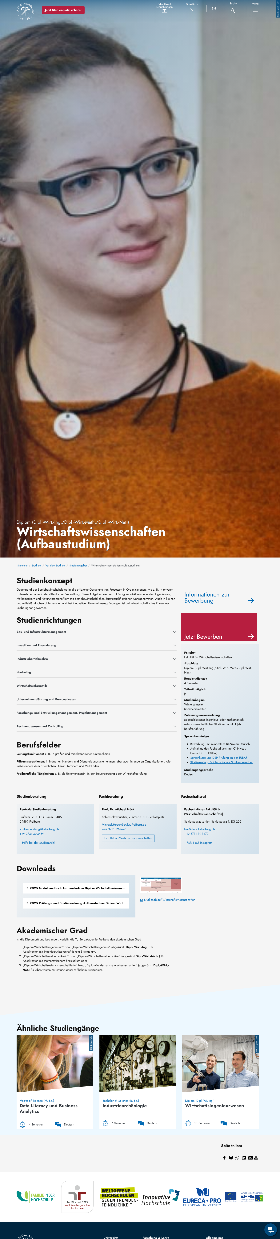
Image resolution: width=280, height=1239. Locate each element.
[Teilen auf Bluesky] (230, 1158)
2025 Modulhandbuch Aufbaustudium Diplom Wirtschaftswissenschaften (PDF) (79, 888)
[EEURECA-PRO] (202, 1197)
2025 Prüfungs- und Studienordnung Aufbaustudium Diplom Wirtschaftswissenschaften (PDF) (79, 903)
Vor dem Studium (55, 565)
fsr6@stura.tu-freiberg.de (199, 829)
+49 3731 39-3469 (32, 834)
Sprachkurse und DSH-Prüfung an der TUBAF (218, 757)
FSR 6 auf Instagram (199, 842)
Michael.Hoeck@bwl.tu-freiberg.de (124, 824)
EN (214, 8)
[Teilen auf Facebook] (224, 1158)
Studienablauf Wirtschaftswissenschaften (169, 899)
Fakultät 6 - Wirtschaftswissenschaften (128, 838)
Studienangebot (78, 565)
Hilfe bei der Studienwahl (38, 842)
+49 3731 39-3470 (196, 834)
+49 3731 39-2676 (114, 829)
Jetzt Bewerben (203, 636)
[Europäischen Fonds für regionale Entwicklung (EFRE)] (244, 1197)
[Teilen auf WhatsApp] (237, 1158)
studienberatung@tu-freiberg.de (39, 829)
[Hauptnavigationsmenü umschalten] (255, 11)
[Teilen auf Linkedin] (243, 1158)
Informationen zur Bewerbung (207, 597)
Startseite (22, 565)
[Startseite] (25, 11)
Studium (36, 565)
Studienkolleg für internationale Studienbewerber (221, 762)
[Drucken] (256, 1158)
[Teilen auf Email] (250, 1158)
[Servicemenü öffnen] (270, 1229)
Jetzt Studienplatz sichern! (63, 10)
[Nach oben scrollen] (270, 1214)
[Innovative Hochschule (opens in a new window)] (161, 1197)
